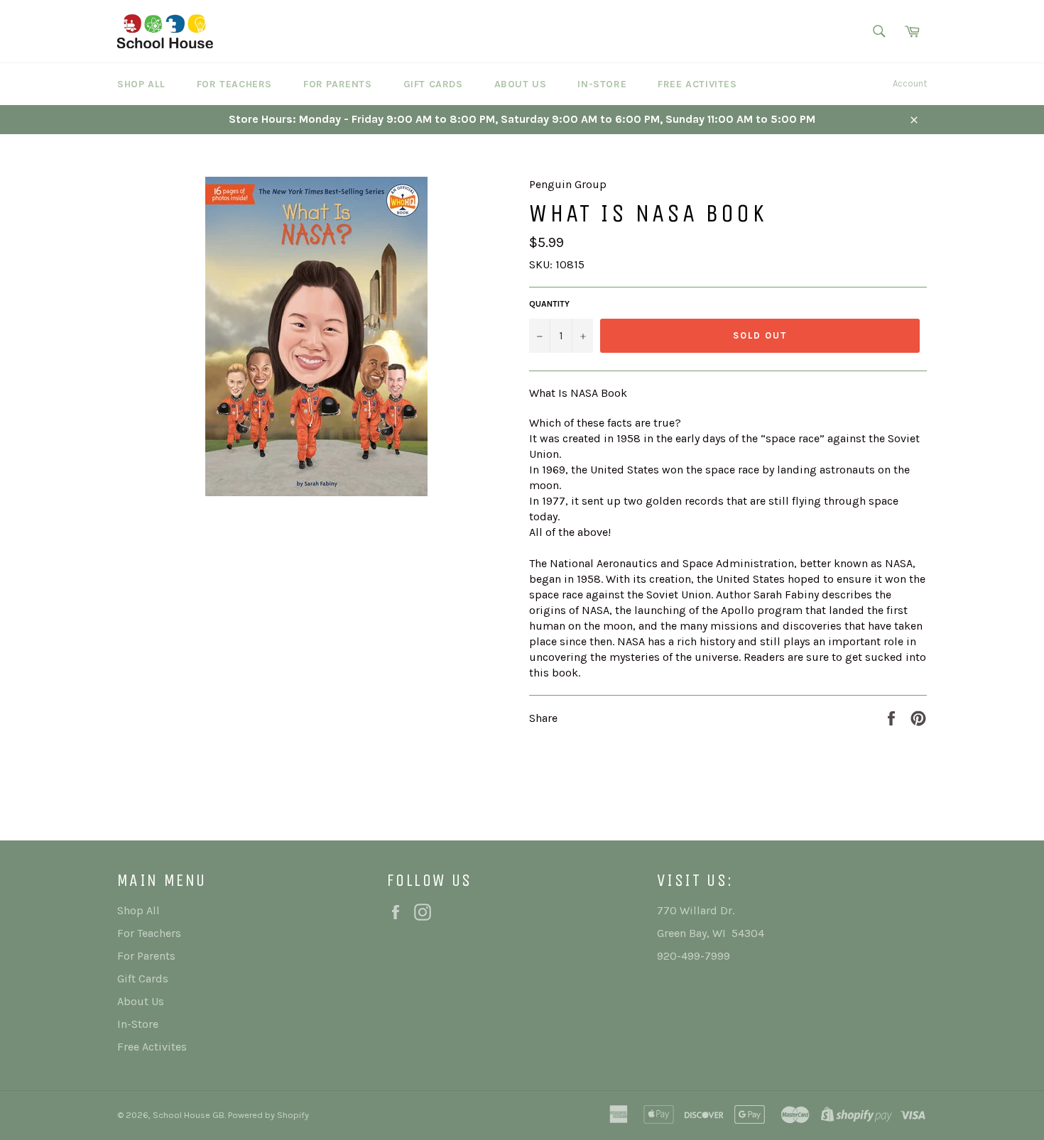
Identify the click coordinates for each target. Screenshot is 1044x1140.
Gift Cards (433, 84)
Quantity (549, 304)
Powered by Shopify (268, 1114)
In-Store (601, 84)
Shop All (141, 84)
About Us (520, 84)
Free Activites (697, 84)
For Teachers (234, 84)
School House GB (188, 1114)
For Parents (337, 84)
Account (910, 83)
